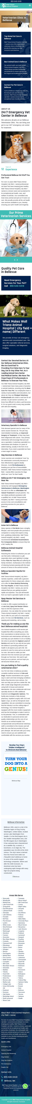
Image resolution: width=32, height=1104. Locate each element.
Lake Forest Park (8, 904)
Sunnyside (6, 929)
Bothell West (7, 955)
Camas (20, 904)
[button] (14, 259)
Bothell (20, 945)
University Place (23, 921)
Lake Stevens (22, 929)
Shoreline (21, 953)
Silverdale (6, 967)
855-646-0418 (17, 286)
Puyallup (21, 939)
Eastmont (6, 990)
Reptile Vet (4, 1067)
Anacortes (6, 937)
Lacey (20, 949)
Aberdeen (6, 933)
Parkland (21, 933)
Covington (6, 961)
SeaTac (20, 910)
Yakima (20, 978)
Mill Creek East (23, 902)
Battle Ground (7, 959)
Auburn (20, 972)
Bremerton (21, 943)
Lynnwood (21, 935)
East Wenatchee (8, 908)
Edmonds (21, 941)
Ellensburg (6, 945)
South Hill (21, 961)
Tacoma (20, 994)
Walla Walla (22, 919)
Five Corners (7, 957)
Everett (20, 986)
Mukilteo (5, 970)
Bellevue (21, 990)
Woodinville (6, 900)
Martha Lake (6, 982)
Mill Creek (6, 963)
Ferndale (5, 916)
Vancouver (21, 992)
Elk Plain (5, 919)
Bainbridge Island (8, 996)
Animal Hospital (6, 1050)
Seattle (20, 998)
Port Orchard (7, 921)
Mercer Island (22, 900)
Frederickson (7, 976)
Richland (21, 955)
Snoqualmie (6, 906)
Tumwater (21, 898)
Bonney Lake (7, 980)
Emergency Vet (6, 1046)
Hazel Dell (6, 974)
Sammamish (22, 959)
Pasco (20, 967)
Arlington (5, 949)
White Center (7, 925)
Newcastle (6, 898)
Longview (21, 931)
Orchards (21, 908)
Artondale (6, 912)
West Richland (7, 927)
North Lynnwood (8, 998)
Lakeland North (7, 910)
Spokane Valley (23, 982)
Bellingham (21, 974)
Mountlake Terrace (8, 965)
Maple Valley (22, 906)
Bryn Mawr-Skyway (9, 939)
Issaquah (21, 937)
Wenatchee (21, 927)
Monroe (5, 951)
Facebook (22, 1101)
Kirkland (20, 976)
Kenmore (5, 992)
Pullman (20, 914)
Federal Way (22, 980)
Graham (20, 916)
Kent (19, 988)
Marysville (21, 963)
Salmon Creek (7, 947)
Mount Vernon (22, 925)
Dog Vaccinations (6, 1060)
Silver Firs (6, 978)
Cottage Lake (7, 984)
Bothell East (6, 902)
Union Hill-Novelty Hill (8, 987)
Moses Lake (6, 1000)
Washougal (6, 931)
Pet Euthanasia (6, 1064)
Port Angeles (7, 953)
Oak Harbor (6, 994)
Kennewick (21, 970)
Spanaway (21, 923)
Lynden (5, 923)
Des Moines (22, 912)
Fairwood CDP (7, 943)
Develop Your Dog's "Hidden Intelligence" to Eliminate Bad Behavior (16, 747)
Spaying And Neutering (8, 1053)
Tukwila (5, 972)
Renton (20, 984)
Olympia (20, 951)
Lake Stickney (7, 914)
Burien (20, 947)
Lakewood (21, 957)
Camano (5, 935)
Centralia (5, 941)
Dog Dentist (5, 1057)
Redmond (21, 965)
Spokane (21, 996)
